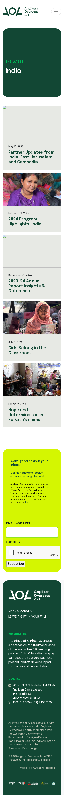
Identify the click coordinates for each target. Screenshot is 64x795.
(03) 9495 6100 (42, 702)
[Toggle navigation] (56, 11)
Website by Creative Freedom (38, 768)
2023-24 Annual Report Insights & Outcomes (26, 286)
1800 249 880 (21, 702)
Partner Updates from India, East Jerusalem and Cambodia (31, 157)
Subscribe (16, 564)
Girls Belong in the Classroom (27, 350)
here (27, 502)
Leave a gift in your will (27, 616)
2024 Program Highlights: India (24, 221)
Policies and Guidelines (36, 760)
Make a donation (21, 611)
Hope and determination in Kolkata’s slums (25, 415)
